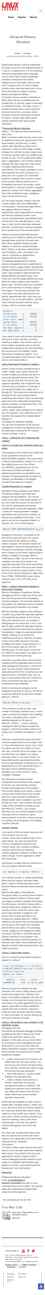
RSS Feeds (22, 1274)
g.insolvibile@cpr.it (16, 1179)
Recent (33, 17)
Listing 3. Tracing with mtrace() (16, 952)
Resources (7, 1172)
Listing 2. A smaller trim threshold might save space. (22, 447)
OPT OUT (22, 1267)
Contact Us (10, 1281)
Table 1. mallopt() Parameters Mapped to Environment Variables (20, 588)
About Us (21, 1277)
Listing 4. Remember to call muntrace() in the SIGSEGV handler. (22, 1024)
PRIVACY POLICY (11, 1265)
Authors (10, 1277)
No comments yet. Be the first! (17, 1199)
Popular (22, 17)
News (11, 17)
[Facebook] (28, 1251)
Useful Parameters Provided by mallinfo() (20, 364)
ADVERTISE (11, 1267)
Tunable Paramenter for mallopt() (17, 486)
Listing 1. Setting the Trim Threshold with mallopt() (20, 439)
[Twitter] (33, 1251)
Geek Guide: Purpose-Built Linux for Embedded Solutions (25, 1213)
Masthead (11, 1274)
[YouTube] (23, 1251)
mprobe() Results (10, 827)
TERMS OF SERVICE (28, 1265)
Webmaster (16, 1218)
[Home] (10, 6)
